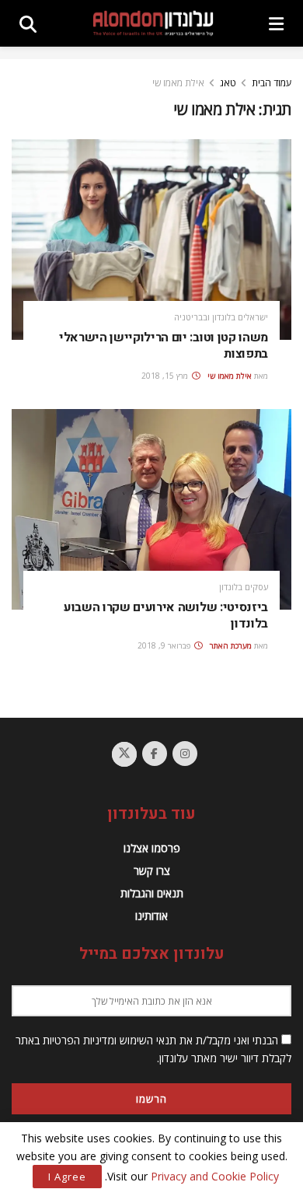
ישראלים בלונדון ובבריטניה (221, 317)
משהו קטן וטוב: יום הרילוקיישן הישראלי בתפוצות (163, 346)
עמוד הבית (271, 82)
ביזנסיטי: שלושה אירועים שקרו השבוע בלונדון (166, 616)
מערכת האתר (231, 645)
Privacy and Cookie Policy (215, 1176)
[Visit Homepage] (153, 23)
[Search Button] (28, 23)
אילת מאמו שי (178, 82)
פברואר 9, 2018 (165, 645)
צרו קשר (152, 870)
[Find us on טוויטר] (124, 754)
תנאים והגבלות (151, 893)
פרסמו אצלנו (152, 848)
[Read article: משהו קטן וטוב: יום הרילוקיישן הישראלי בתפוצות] (151, 239)
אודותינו (151, 915)
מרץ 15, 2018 (165, 375)
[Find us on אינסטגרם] (184, 753)
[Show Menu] (276, 23)
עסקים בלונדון (243, 586)
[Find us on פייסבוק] (154, 753)
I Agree (67, 1177)
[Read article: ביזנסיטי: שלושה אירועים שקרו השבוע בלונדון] (151, 509)
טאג (228, 82)
